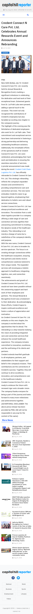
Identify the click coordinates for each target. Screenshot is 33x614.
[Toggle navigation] (3, 14)
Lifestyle (23, 594)
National (8, 584)
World (24, 584)
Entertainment (8, 594)
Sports (24, 589)
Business (9, 589)
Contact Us (16, 611)
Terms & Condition (22, 608)
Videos (9, 599)
